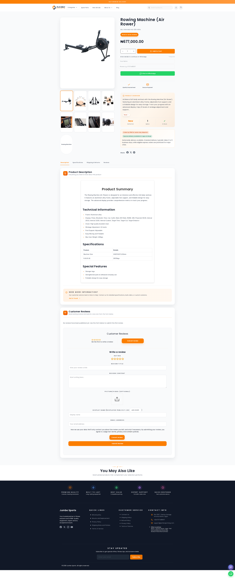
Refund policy (96, 515)
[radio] (112, 359)
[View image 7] (94, 122)
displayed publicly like (118, 410)
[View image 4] (108, 101)
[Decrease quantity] (123, 51)
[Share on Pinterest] (134, 152)
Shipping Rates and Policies (101, 525)
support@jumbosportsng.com (164, 523)
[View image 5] (66, 122)
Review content (117, 373)
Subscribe (136, 557)
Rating (117, 356)
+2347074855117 (159, 520)
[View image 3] (94, 101)
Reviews (106, 162)
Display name (99, 410)
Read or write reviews (129, 35)
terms (114, 432)
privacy (120, 432)
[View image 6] (80, 122)
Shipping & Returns (93, 162)
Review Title (117, 364)
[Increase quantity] (134, 51)
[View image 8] (108, 122)
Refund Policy (126, 520)
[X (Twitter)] (64, 527)
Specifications (78, 162)
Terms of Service (97, 529)
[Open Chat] (230, 567)
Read (125, 115)
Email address (117, 420)
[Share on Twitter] (131, 152)
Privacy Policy (96, 522)
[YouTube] (72, 527)
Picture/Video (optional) (117, 391)
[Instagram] (68, 527)
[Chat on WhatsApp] (230, 573)
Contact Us (125, 514)
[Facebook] (61, 527)
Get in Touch (73, 298)
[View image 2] (80, 101)
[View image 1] (66, 101)
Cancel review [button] (132, 341)
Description (65, 162)
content (129, 432)
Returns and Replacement (101, 518)
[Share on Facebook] (127, 152)
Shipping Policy (126, 517)
